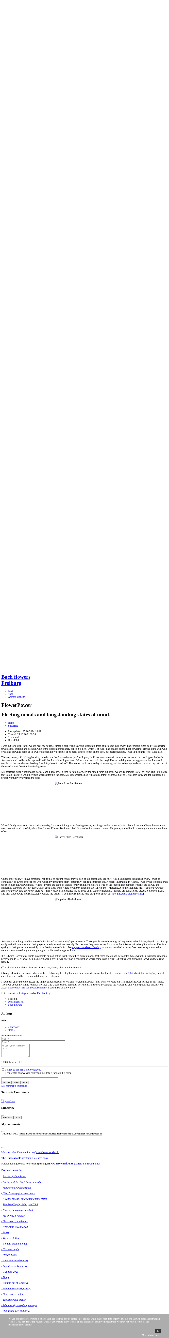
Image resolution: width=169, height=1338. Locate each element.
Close (12, 1101)
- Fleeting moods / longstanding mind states (24, 1198)
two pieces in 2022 (124, 973)
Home (11, 722)
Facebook (42, 993)
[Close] (2, 1099)
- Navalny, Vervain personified (17, 1210)
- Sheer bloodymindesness (14, 1221)
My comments (9, 1085)
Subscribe (13, 725)
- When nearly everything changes (19, 1305)
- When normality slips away (16, 1288)
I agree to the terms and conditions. (23, 1069)
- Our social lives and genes (15, 1310)
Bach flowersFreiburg (15, 680)
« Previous (13, 1027)
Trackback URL (9, 1133)
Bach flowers (15, 1004)
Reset (24, 1082)
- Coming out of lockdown (15, 1282)
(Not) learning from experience (18, 1193)
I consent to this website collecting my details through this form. (38, 1073)
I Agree (5, 1101)
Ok (157, 1331)
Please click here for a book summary (27, 987)
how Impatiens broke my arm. (127, 893)
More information (150, 1335)
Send (16, 1082)
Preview (6, 1082)
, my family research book (24, 1158)
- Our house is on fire (12, 1294)
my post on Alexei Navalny (86, 947)
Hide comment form (11, 1035)
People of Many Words (14, 1176)
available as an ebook (47, 1152)
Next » (11, 1030)
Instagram (24, 993)
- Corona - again (10, 1249)
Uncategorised (15, 1001)
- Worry (5, 1232)
